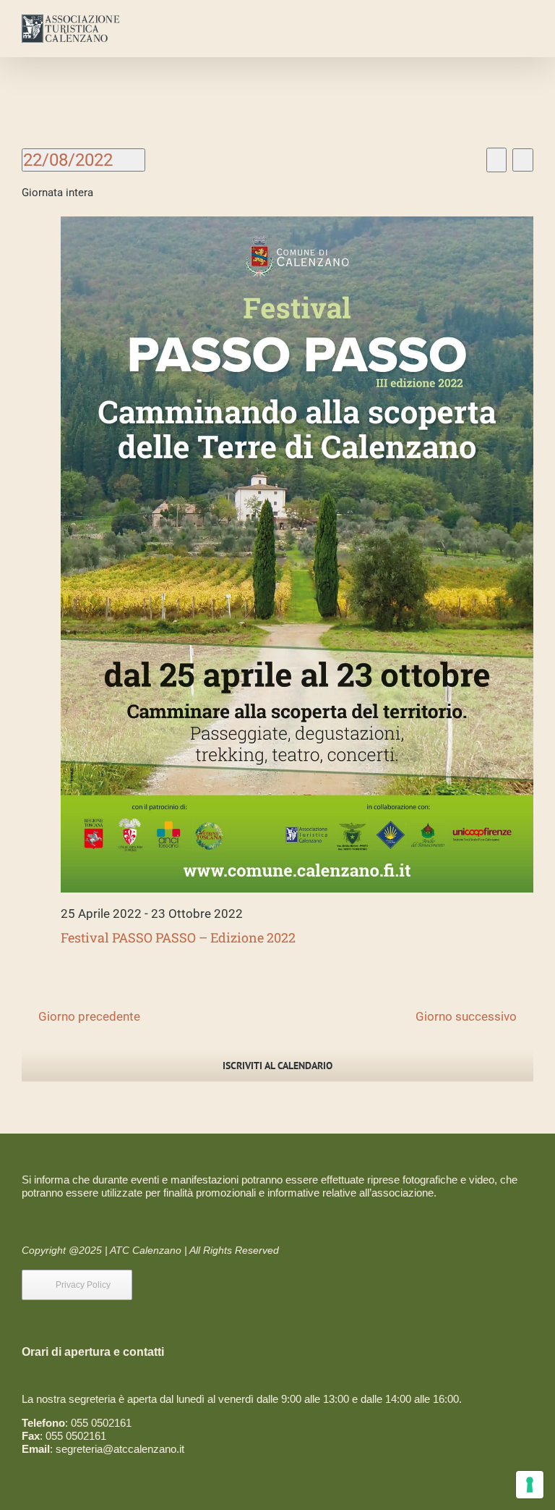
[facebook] (142, 1285)
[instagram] (165, 1285)
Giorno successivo (466, 1017)
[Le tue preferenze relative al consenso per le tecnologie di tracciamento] (529, 1484)
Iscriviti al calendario (277, 1066)
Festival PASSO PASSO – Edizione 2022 (178, 937)
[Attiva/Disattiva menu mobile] (527, 25)
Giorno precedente (89, 1017)
